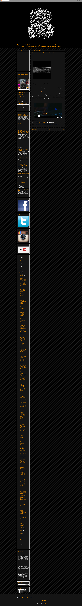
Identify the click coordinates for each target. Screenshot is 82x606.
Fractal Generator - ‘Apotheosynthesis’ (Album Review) (23, 302)
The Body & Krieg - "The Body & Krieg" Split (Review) (23, 294)
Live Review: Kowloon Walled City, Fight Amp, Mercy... (23, 375)
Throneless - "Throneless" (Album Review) (23, 433)
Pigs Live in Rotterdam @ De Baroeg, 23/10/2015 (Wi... (23, 503)
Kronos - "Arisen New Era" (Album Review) (23, 317)
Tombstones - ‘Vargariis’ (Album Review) (23, 363)
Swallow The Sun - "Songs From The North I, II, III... (23, 330)
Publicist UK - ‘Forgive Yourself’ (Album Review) (23, 334)
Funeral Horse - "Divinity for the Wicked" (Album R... (23, 393)
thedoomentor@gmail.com (22, 563)
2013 (20, 544)
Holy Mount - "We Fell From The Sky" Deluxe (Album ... (23, 417)
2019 (20, 268)
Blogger (46, 603)
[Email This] (49, 122)
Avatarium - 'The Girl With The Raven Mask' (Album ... (22, 481)
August (21, 530)
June (21, 533)
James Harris (44, 124)
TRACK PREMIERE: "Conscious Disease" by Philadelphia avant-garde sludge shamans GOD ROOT (23, 165)
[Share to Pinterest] (53, 122)
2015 (20, 274)
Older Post (62, 129)
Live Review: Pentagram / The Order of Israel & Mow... (23, 339)
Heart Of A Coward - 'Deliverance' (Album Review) (23, 449)
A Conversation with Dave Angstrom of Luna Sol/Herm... (23, 327)
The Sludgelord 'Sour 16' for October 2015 (22, 477)
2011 (20, 547)
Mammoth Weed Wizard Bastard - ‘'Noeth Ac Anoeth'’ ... (23, 343)
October (21, 527)
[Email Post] (47, 122)
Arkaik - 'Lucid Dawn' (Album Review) (22, 524)
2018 (20, 269)
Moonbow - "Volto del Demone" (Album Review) (23, 378)
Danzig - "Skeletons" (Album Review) (23, 347)
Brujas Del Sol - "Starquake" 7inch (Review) (22, 359)
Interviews (19, 105)
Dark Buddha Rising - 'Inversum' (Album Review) (23, 445)
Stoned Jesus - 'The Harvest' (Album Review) (23, 465)
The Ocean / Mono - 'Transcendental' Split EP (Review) (23, 493)
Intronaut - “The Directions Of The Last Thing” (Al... (23, 453)
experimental (39, 124)
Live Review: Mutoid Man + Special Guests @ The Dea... (23, 440)
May (21, 534)
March (21, 537)
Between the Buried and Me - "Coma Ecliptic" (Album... (23, 389)
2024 (20, 260)
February (21, 539)
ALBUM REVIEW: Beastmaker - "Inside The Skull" (23, 158)
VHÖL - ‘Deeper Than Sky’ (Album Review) (23, 385)
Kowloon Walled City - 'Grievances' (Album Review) (23, 461)
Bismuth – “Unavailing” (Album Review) (23, 429)
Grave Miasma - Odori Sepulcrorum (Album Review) (23, 115)
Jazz (47, 124)
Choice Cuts (20, 99)
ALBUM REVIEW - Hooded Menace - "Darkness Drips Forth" (23, 280)
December (21, 275)
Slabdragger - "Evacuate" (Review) (22, 298)
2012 (20, 545)
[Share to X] (51, 122)
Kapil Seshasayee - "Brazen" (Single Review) (23, 370)
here (38, 101)
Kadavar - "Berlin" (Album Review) (23, 406)
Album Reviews (20, 96)
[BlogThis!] (50, 122)
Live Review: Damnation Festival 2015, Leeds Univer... (22, 473)
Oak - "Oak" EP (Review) (22, 287)
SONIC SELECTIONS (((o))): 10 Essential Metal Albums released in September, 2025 (23, 76)
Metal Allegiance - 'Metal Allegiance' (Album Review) (23, 508)
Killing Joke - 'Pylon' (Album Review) (22, 436)
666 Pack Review (20, 94)
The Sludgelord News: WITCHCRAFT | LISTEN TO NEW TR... (23, 322)
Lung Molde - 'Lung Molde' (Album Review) (23, 484)
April (21, 536)
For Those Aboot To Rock (22, 103)
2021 (20, 265)
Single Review (57, 124)
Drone (36, 124)
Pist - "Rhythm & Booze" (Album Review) (22, 290)
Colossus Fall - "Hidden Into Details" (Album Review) (22, 314)
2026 (20, 257)
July (21, 531)
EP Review (19, 101)
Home (48, 129)
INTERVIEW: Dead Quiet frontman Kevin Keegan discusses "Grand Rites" (23, 174)
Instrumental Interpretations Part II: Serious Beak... (22, 469)
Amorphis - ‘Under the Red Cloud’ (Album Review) (23, 457)
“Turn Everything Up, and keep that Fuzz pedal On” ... (23, 284)
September (22, 528)
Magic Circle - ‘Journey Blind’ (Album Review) (23, 399)
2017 (20, 271)
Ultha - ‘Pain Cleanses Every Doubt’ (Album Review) (22, 426)
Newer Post (34, 129)
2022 (20, 263)
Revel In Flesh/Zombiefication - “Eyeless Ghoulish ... (23, 350)
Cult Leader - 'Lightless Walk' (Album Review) (23, 521)
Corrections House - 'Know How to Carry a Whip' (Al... (23, 488)
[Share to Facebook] (52, 122)
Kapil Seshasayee (51, 124)
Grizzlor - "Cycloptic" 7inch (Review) (23, 356)
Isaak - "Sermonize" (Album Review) (23, 353)
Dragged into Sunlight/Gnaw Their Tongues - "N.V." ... (23, 421)
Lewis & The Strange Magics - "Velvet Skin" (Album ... (23, 409)
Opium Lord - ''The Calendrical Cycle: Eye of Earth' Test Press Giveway (23, 123)
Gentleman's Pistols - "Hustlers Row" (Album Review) (23, 382)
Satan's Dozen (20, 107)
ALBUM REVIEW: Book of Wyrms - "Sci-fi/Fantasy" (22, 182)
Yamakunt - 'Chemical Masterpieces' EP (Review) (23, 512)
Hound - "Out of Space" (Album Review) (22, 305)
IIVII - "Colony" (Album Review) (23, 397)
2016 (20, 272)
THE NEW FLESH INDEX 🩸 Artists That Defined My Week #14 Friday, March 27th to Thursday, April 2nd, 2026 (23, 132)
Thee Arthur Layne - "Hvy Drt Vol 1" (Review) (23, 403)
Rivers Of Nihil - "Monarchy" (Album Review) (23, 413)
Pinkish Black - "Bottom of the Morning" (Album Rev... (23, 309)
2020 (20, 266)
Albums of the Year (21, 98)
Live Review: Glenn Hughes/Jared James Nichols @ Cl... (23, 367)
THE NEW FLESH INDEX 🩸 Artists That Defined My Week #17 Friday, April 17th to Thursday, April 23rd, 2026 (22, 141)
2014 (20, 542)
